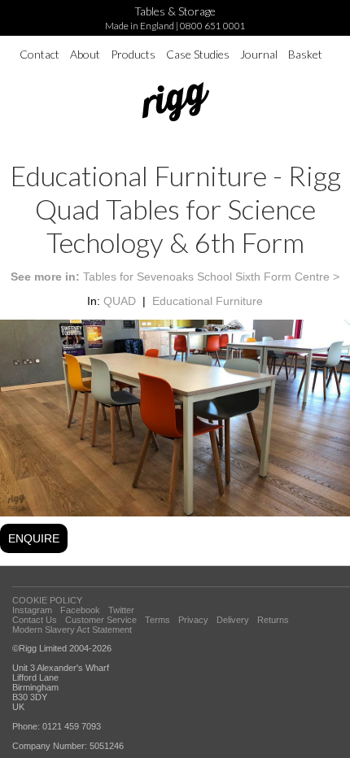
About (85, 54)
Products (133, 54)
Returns (273, 620)
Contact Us (34, 620)
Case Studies (198, 54)
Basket (305, 54)
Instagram (32, 610)
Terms (157, 620)
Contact (39, 54)
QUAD (119, 300)
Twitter (121, 610)
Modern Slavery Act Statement (72, 629)
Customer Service (101, 620)
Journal (259, 54)
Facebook (80, 610)
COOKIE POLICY (47, 600)
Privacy (193, 620)
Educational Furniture (207, 300)
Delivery (233, 620)
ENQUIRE (33, 538)
